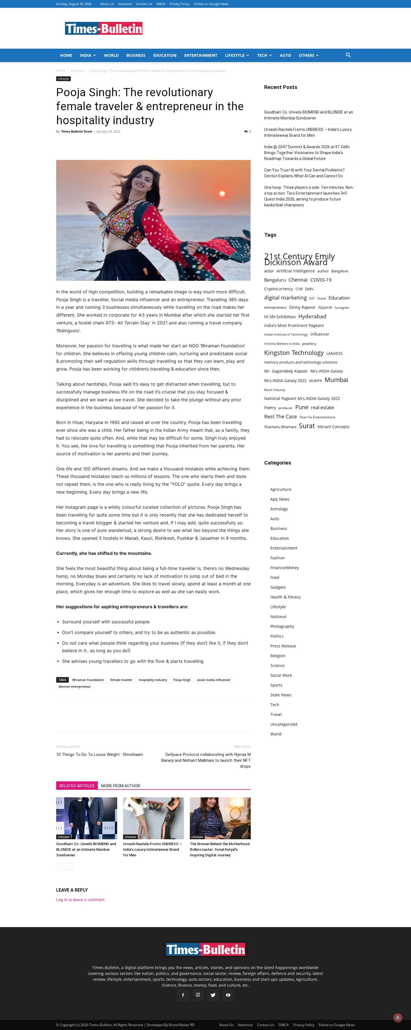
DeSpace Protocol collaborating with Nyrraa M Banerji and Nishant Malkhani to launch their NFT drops (206, 760)
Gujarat (325, 307)
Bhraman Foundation (88, 680)
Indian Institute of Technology (286, 334)
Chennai (298, 280)
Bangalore (339, 271)
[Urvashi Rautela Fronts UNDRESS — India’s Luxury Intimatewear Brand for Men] (153, 818)
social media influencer (214, 680)
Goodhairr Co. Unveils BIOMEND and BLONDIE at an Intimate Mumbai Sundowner (86, 849)
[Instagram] (198, 995)
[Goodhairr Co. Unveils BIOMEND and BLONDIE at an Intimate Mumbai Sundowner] (86, 818)
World (111, 55)
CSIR (299, 289)
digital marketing (285, 298)
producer (285, 408)
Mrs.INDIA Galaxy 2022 (285, 380)
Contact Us (144, 4)
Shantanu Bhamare (280, 426)
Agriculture (280, 489)
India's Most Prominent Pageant (294, 325)
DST (312, 298)
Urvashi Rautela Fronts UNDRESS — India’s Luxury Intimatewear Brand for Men (152, 849)
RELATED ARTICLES (77, 786)
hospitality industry (153, 680)
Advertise (125, 4)
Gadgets (278, 587)
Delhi (309, 288)
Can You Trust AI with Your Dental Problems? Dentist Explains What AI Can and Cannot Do (304, 173)
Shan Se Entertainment (317, 417)
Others (306, 55)
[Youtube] (228, 995)
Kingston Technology (294, 352)
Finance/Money (284, 567)
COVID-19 (321, 280)
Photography (282, 626)
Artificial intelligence (296, 271)
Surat (307, 426)
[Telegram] (113, 144)
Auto (285, 55)
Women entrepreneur (75, 686)
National (278, 616)
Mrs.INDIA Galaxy (326, 371)
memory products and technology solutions (300, 362)
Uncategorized (283, 724)
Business (135, 55)
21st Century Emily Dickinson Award (299, 259)
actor (269, 271)
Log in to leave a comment (80, 899)
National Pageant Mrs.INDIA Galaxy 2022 (302, 398)
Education (164, 55)
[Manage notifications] (397, 1017)
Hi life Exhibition (280, 316)
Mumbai (336, 380)
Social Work (281, 675)
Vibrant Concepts (333, 426)
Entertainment (200, 55)
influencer (319, 334)
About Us (107, 4)
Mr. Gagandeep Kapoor (286, 371)
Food (274, 577)
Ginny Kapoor (302, 307)
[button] (348, 55)
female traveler (121, 680)
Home (66, 55)
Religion (277, 655)
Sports (276, 685)
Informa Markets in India (282, 344)
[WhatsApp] (87, 144)
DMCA (160, 4)
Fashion (277, 557)
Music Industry (274, 390)
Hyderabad (312, 316)
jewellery (309, 343)
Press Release (283, 646)
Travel (276, 714)
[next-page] (68, 866)
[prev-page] (59, 866)
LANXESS (334, 353)
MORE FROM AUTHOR (120, 786)
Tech (262, 55)
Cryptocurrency (278, 288)
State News (280, 694)
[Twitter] (74, 144)
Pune (301, 407)
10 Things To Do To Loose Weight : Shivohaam (99, 754)
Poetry (270, 407)
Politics (277, 636)
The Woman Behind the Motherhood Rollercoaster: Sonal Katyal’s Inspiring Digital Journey (220, 849)
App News (279, 499)
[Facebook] (61, 144)
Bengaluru (275, 280)
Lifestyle (235, 55)
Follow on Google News (211, 4)
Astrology (279, 509)
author (323, 271)
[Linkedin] (100, 144)
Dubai (321, 298)
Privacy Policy (180, 4)
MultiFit (315, 380)
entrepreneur (275, 307)
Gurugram (342, 307)
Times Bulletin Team (76, 131)
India (85, 55)
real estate (322, 407)
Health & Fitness (285, 597)
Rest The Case (280, 416)
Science (277, 665)
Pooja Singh (182, 680)
